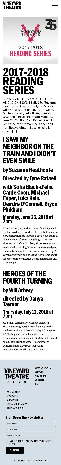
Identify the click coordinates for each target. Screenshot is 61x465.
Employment (13, 399)
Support (39, 371)
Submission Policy (16, 407)
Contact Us (12, 395)
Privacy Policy (41, 460)
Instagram (8, 382)
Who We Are (40, 375)
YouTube (25, 382)
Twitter (20, 382)
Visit (37, 383)
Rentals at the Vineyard (18, 403)
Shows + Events (43, 367)
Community (41, 379)
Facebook (14, 381)
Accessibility (13, 391)
